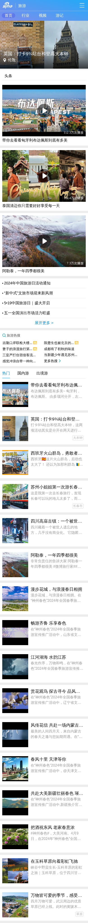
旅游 (22, 6)
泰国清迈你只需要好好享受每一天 (31, 206)
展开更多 (42, 323)
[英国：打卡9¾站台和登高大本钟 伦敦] (44, 22)
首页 (8, 15)
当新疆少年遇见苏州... (60, 355)
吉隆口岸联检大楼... (19, 343)
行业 (25, 15)
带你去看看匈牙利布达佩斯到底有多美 (34, 140)
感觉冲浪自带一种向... (19, 361)
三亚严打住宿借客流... (19, 355)
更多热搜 (51, 361)
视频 (42, 15)
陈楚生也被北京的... (61, 343)
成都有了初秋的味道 (59, 349)
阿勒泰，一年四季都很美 (23, 271)
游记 (59, 15)
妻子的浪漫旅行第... (19, 349)
